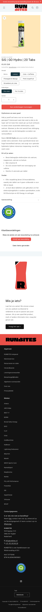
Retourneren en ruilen (11, 363)
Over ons (7, 386)
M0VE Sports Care (10, 463)
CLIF (5, 431)
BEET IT (6, 413)
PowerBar (7, 486)
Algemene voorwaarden (12, 382)
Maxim (6, 458)
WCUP (6, 504)
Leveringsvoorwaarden (12, 372)
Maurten (7, 454)
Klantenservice (9, 359)
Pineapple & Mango (11, 79)
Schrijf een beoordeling (21, 239)
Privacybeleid (8, 391)
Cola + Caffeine (28, 74)
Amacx (6, 403)
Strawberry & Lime (10, 83)
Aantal (3, 96)
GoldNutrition (8, 440)
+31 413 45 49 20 (12, 543)
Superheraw (8, 495)
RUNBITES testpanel (11, 354)
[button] (4, 7)
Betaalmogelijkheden (11, 377)
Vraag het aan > (15, 327)
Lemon (15, 74)
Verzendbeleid (22, 607)
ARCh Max (7, 408)
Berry (7, 74)
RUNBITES (15, 601)
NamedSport (8, 467)
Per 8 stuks (19, 91)
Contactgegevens (35, 601)
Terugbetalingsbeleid (14, 604)
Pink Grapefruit (28, 79)
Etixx (5, 435)
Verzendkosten (12, 67)
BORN (6, 417)
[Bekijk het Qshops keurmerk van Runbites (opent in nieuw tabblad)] (21, 212)
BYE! (5, 426)
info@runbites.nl (11, 541)
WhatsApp (8, 524)
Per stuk (7, 91)
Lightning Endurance (11, 449)
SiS (5, 490)
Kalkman (7, 445)
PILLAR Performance (11, 481)
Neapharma (8, 472)
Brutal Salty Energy (10, 422)
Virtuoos (7, 499)
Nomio (6, 476)
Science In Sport (7, 57)
